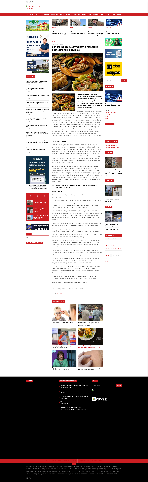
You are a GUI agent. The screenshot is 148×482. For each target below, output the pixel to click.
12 (111, 248)
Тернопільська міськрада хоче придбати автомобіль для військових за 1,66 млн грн (37, 141)
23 (120, 252)
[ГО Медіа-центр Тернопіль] (107, 398)
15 (118, 248)
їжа (53, 288)
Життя (113, 14)
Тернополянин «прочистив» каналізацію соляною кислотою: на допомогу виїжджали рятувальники (37, 134)
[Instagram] (30, 2)
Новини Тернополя (111, 145)
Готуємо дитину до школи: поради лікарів (62, 322)
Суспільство (77, 14)
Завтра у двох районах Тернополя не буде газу (36, 126)
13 (113, 248)
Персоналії (96, 14)
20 (113, 252)
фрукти (81, 288)
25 (108, 255)
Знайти (124, 80)
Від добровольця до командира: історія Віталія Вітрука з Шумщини (36, 118)
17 (106, 252)
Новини (32, 14)
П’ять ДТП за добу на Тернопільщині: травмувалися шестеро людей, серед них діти (112, 226)
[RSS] (32, 2)
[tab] (30, 196)
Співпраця (66, 460)
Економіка (69, 14)
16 (120, 248)
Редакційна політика (97, 460)
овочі (76, 288)
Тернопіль (38, 14)
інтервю (90, 27)
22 (118, 252)
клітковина (70, 288)
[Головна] (27, 14)
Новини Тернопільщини (112, 147)
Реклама (74, 460)
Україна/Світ (54, 14)
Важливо (54, 27)
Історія (103, 14)
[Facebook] (27, 2)
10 (106, 248)
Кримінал (84, 14)
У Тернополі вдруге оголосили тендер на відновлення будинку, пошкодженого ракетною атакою (36, 149)
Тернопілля (46, 14)
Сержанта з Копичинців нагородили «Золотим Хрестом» (35, 89)
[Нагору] (74, 464)
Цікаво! (119, 14)
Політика (62, 14)
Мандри (108, 14)
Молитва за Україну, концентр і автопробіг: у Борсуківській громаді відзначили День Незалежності (37, 111)
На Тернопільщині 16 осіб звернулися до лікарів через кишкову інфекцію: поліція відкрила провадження (88, 324)
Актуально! (108, 27)
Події (90, 14)
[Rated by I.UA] (107, 390)
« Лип (107, 261)
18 (108, 252)
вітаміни (58, 288)
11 (108, 248)
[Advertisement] (41, 394)
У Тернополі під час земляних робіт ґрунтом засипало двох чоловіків (37, 103)
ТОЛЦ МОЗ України (61, 293)
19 (111, 252)
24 (106, 255)
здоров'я (64, 288)
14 (116, 248)
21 (116, 252)
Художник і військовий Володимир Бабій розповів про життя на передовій (36, 82)
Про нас (48, 460)
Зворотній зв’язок (57, 460)
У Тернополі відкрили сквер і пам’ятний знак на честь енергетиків (37, 96)
